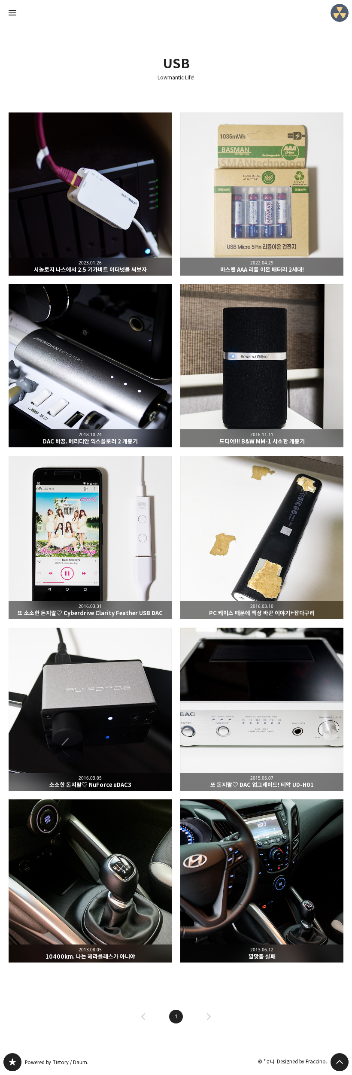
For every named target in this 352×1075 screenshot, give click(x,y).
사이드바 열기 (12, 13)
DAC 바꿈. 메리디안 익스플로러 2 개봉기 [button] (90, 365)
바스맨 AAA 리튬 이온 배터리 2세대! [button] (261, 194)
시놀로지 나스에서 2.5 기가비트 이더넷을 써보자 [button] (90, 194)
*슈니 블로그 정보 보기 (339, 13)
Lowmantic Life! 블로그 (12, 1062)
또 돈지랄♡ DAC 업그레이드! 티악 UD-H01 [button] (261, 709)
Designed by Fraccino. (302, 1061)
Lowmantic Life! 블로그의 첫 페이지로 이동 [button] (176, 13)
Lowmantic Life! (176, 78)
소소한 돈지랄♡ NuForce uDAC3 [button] (90, 709)
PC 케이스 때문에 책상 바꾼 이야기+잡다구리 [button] (261, 537)
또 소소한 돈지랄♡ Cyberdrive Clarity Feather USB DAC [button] (90, 537)
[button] (176, 1016)
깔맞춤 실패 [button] (261, 881)
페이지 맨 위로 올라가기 (339, 1062)
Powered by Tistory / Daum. (56, 1062)
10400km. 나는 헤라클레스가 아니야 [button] (90, 881)
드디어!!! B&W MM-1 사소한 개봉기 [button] (261, 365)
